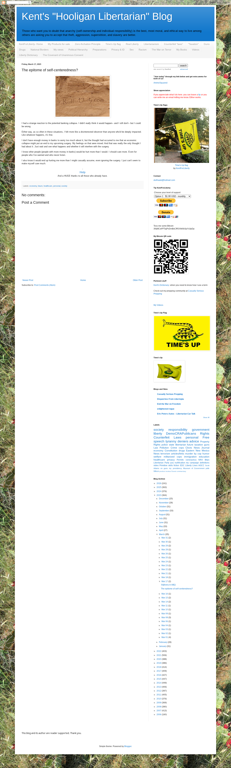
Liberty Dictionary (28, 55)
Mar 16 (164, 594)
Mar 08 (164, 617)
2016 (159, 675)
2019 (159, 663)
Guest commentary (178, 471)
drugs (182, 450)
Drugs (22, 49)
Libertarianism (151, 44)
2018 (159, 667)
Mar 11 (164, 605)
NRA (200, 460)
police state (167, 444)
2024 (159, 491)
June (161, 522)
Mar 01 (164, 637)
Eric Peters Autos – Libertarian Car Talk (176, 414)
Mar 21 (164, 573)
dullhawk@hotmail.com (164, 180)
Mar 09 (164, 613)
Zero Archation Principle (87, 44)
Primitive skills (166, 465)
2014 (159, 683)
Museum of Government (193, 468)
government (200, 429)
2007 (159, 710)
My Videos (158, 305)
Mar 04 (164, 625)
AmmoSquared (160, 83)
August (162, 514)
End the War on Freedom (169, 404)
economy (33, 186)
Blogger (127, 746)
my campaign (192, 463)
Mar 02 (164, 633)
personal (56, 186)
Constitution (171, 450)
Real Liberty (132, 44)
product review (165, 471)
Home (83, 280)
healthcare (48, 186)
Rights (204, 433)
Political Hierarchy (78, 49)
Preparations (99, 49)
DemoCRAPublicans (181, 433)
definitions (204, 463)
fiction (176, 465)
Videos (195, 49)
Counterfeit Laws (167, 437)
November (164, 503)
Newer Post (27, 280)
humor (205, 453)
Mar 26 (164, 553)
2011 (159, 695)
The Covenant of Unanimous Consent (63, 55)
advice (194, 441)
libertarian (180, 444)
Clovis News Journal (197, 447)
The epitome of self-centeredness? (177, 589)
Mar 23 (164, 565)
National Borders (40, 49)
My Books (181, 49)
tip (199, 94)
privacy (171, 459)
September (164, 510)
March (162, 534)
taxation (198, 444)
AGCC (201, 465)
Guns (207, 44)
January (163, 646)
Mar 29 (164, 546)
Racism (143, 49)
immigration (190, 456)
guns (206, 444)
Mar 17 (164, 581)
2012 (159, 691)
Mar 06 (164, 621)
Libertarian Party (161, 463)
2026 (159, 483)
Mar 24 (164, 561)
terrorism (165, 453)
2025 (159, 487)
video (156, 465)
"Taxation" (193, 44)
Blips (207, 460)
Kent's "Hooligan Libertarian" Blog (97, 16)
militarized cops (173, 456)
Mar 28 (164, 549)
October (163, 506)
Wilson (156, 471)
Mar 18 (164, 577)
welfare (157, 456)
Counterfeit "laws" (173, 44)
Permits (180, 460)
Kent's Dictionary (161, 285)
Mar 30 (164, 542)
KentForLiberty (183, 168)
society (64, 186)
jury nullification (177, 463)
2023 (159, 495)
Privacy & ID (117, 49)
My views (58, 49)
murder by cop (193, 453)
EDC (182, 465)
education (204, 456)
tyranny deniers (177, 441)
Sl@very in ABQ (168, 585)
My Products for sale (59, 44)
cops (181, 447)
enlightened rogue (165, 409)
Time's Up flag (113, 44)
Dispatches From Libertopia (170, 399)
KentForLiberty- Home (31, 44)
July (161, 518)
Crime (174, 447)
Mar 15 (164, 597)
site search (158, 69)
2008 (159, 707)
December (164, 498)
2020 (159, 659)
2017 (159, 671)
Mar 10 (164, 609)
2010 (159, 699)
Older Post (138, 280)
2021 (159, 655)
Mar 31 (164, 538)
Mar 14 (164, 602)
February (163, 642)
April (161, 530)
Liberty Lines (191, 465)
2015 (159, 679)
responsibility (177, 429)
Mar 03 (164, 629)
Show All (206, 417)
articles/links (177, 453)
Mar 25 (164, 557)
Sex (132, 49)
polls (207, 468)
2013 (159, 687)
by (166, 69)
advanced (184, 69)
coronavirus (191, 460)
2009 (159, 702)
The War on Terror (161, 49)
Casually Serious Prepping (170, 394)
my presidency (175, 468)
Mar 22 (164, 569)
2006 (159, 714)
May (161, 526)
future (40, 186)
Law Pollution (161, 447)
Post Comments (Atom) (44, 285)
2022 (159, 651)
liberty (158, 433)
